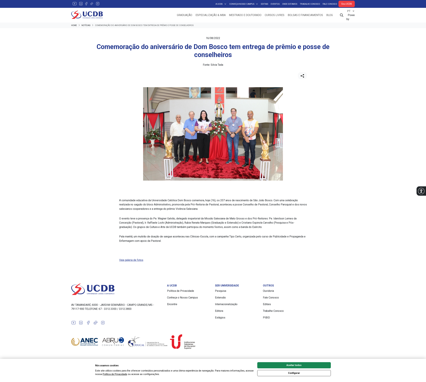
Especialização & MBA (211, 15)
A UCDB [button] (219, 4)
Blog (329, 15)
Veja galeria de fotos (131, 260)
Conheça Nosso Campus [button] (241, 4)
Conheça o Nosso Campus (182, 297)
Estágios (220, 317)
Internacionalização (226, 304)
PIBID (266, 317)
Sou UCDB (346, 4)
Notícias (86, 25)
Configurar (294, 373)
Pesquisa (220, 290)
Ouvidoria (268, 290)
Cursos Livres (274, 15)
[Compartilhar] (302, 75)
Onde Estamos (289, 4)
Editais (264, 4)
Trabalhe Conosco (310, 4)
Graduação (184, 15)
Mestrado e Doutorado (245, 15)
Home (74, 25)
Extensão (220, 297)
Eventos (275, 4)
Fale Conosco (330, 4)
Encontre (172, 304)
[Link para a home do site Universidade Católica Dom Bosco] (117, 289)
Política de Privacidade (180, 290)
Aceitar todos (294, 365)
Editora (219, 310)
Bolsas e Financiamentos (305, 15)
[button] (421, 191)
